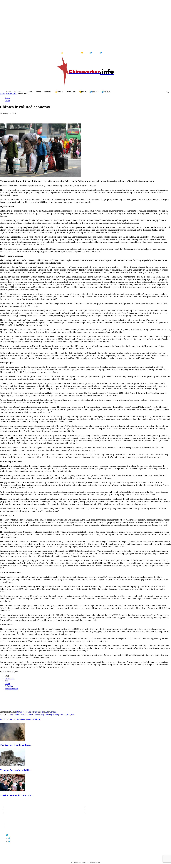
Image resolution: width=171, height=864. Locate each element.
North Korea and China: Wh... (16, 795)
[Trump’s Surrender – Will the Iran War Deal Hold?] (12, 765)
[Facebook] (161, 52)
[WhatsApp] (20, 117)
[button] (167, 91)
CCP (6, 681)
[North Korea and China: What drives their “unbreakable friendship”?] (12, 790)
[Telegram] (37, 117)
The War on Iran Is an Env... (15, 744)
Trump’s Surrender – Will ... (15, 770)
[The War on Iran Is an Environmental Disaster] (12, 740)
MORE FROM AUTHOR (29, 719)
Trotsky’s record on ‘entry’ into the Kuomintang (35, 712)
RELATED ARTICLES (9, 719)
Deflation (9, 686)
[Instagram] (166, 52)
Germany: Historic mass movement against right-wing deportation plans (43, 714)
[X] (12, 117)
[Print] (29, 117)
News (7, 98)
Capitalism (9, 678)
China (7, 100)
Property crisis (11, 688)
